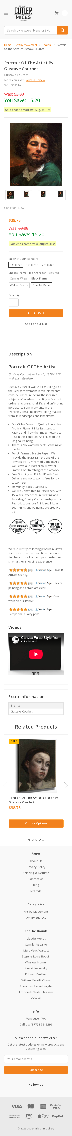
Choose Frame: (34, 273)
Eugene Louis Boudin (36, 956)
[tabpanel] (36, 784)
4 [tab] (40, 840)
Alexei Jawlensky (36, 968)
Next (66, 785)
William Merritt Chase (36, 980)
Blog (36, 885)
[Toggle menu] (6, 13)
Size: (24, 259)
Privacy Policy (36, 867)
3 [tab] (36, 840)
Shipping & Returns (36, 873)
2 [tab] (33, 840)
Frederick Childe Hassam (36, 992)
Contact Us (36, 879)
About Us (36, 861)
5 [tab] (43, 840)
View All (36, 998)
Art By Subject (36, 917)
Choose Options (36, 823)
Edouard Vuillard (36, 974)
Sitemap (36, 891)
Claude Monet (36, 938)
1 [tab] (29, 840)
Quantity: (14, 295)
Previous (5, 785)
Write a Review (35, 80)
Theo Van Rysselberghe (36, 986)
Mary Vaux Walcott (36, 950)
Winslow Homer (36, 962)
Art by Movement (36, 911)
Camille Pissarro (36, 944)
